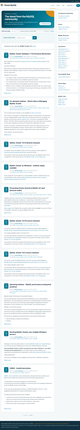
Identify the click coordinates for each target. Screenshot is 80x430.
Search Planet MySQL (9, 37)
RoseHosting (62, 67)
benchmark (22, 58)
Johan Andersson (19, 371)
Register (77, 1)
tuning (13, 291)
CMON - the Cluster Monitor (12, 376)
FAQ (63, 5)
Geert (13, 198)
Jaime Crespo (62, 64)
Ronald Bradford (63, 49)
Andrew (20, 198)
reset (34, 46)
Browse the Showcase (63, 38)
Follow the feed (46, 23)
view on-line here (36, 113)
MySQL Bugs (61, 102)
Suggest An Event (62, 29)
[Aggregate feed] (78, 5)
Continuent (62, 88)
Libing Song (62, 53)
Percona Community (64, 89)
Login (72, 1)
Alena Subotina (62, 56)
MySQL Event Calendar (63, 27)
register (10, 208)
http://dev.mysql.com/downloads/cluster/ (15, 152)
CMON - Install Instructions (20, 368)
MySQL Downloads (62, 99)
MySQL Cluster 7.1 (33, 107)
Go (35, 37)
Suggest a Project (62, 40)
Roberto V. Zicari (63, 65)
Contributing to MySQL (63, 16)
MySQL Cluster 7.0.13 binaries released (25, 143)
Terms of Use (55, 423)
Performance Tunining (38, 291)
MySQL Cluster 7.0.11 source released (24, 253)
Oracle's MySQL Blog (64, 77)
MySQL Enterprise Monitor (24, 109)
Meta (58, 5)
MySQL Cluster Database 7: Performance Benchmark (30, 54)
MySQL (36, 58)
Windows (14, 338)
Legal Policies (38, 423)
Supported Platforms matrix (43, 352)
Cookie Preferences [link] (64, 423)
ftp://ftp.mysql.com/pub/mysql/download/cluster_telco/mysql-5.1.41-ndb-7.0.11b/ (26, 230)
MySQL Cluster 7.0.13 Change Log (35, 157)
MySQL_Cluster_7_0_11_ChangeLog (35, 275)
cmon (19, 372)
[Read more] (7, 93)
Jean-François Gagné (64, 51)
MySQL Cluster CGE (34, 194)
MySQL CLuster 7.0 (30, 58)
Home (52, 5)
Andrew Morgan (18, 56)
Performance (42, 58)
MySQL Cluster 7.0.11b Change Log (36, 244)
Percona (61, 86)
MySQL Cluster (15, 58)
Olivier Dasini (62, 60)
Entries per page (6, 31)
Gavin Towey (62, 62)
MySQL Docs (61, 100)
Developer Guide (62, 18)
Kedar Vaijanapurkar (64, 58)
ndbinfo (40, 107)
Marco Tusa (62, 54)
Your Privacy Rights (46, 423)
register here (25, 119)
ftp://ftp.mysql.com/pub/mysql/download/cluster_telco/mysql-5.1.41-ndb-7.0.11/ (26, 262)
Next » (52, 31)
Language (70, 5)
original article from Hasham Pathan (31, 61)
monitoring (14, 372)
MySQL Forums (62, 104)
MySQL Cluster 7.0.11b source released (25, 221)
